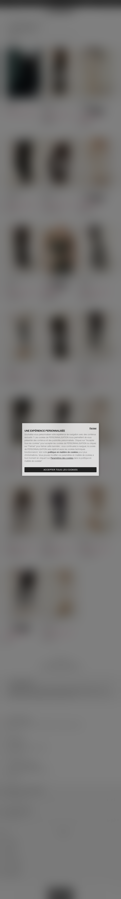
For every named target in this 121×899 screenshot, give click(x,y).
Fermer (93, 428)
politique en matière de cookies (63, 452)
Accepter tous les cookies (61, 469)
